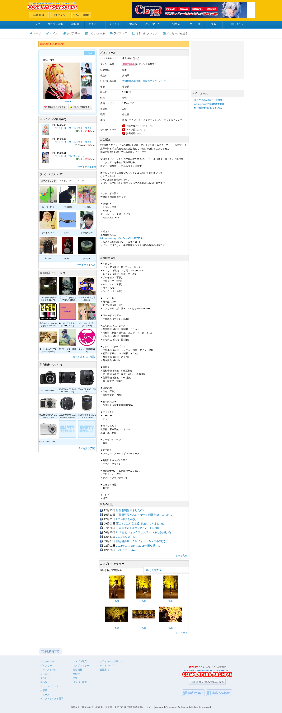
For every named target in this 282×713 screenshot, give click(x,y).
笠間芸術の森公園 (131, 81)
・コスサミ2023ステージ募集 (207, 100)
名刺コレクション (146, 33)
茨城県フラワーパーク (154, 81)
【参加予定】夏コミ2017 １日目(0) (138, 527)
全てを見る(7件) (86, 448)
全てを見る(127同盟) (84, 356)
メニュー (241, 24)
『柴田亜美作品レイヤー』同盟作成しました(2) (144, 514)
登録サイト (78, 674)
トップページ (47, 661)
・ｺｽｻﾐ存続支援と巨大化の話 (207, 108)
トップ (36, 24)
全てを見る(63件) (87, 167)
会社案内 (104, 669)
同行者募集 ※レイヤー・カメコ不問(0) (140, 541)
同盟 (213, 24)
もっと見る (181, 555)
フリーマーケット (155, 24)
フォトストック (48, 669)
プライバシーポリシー (111, 661)
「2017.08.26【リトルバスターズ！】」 (73, 128)
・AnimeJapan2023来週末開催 (208, 104)
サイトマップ (107, 665)
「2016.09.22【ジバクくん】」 (68, 156)
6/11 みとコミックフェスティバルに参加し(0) (143, 532)
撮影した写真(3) (153, 570)
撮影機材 (77, 669)
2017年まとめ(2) (126, 519)
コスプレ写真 (55, 24)
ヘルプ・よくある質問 (51, 698)
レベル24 (89, 53)
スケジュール (97, 33)
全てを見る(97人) (86, 265)
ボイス (54, 33)
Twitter (67, 101)
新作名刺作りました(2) (130, 510)
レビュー (44, 674)
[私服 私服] (117, 597)
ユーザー (82, 181)
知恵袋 (176, 24)
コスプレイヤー (66, 181)
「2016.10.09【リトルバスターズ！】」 (73, 142)
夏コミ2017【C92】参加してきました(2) (141, 523)
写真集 (75, 24)
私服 (117, 601)
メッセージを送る (177, 33)
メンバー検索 (80, 682)
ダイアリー (95, 24)
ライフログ (120, 33)
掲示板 (133, 24)
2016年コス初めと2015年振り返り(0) (138, 545)
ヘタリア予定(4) (126, 550)
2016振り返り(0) (126, 536)
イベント (114, 24)
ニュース (195, 24)
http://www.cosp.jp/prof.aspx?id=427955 (121, 238)
